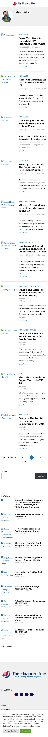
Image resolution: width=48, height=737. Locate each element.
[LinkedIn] (13, 650)
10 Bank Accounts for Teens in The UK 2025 (29, 630)
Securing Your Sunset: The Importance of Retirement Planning (31, 167)
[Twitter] (6, 650)
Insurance (23, 34)
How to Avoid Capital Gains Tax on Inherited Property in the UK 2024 (32, 248)
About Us (5, 705)
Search (4, 471)
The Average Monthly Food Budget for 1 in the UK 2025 (28, 544)
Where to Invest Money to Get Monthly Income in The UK (32, 208)
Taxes (36, 242)
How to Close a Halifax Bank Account (28, 573)
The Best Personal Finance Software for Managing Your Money (28, 617)
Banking (22, 286)
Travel (33, 330)
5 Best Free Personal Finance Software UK (29, 515)
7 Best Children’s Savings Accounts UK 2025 (27, 587)
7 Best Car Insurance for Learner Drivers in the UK (32, 82)
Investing (23, 201)
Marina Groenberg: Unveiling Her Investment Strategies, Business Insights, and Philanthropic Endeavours (29, 503)
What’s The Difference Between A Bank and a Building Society (32, 292)
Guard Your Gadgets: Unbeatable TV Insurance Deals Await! (32, 40)
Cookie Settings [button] (11, 731)
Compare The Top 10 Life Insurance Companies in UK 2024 (31, 421)
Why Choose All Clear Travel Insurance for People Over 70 (31, 336)
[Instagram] (9, 650)
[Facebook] (2, 650)
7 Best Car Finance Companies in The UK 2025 (30, 602)
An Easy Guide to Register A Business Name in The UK (28, 558)
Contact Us (5, 709)
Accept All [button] (26, 731)
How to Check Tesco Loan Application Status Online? (28, 529)
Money (32, 201)
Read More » (24, 66)
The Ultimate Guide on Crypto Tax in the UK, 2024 (32, 380)
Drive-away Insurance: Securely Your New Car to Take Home (31, 123)
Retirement (24, 161)
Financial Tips (25, 242)
